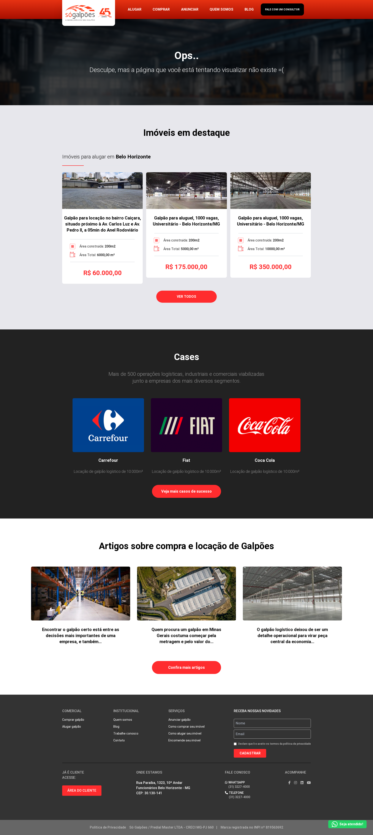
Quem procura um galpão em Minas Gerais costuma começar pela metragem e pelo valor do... (186, 635)
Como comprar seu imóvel (186, 726)
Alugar (134, 9)
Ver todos (186, 297)
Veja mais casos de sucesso (186, 491)
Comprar (161, 9)
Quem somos (221, 9)
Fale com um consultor (282, 9)
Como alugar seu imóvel (184, 733)
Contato (119, 740)
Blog (249, 9)
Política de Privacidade (108, 827)
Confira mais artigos (186, 667)
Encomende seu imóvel (184, 740)
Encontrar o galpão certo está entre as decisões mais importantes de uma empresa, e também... (80, 635)
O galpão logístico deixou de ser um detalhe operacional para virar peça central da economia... (292, 635)
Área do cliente (81, 790)
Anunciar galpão (179, 719)
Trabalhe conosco (125, 733)
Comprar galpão (73, 719)
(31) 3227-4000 (239, 786)
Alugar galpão (71, 726)
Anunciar (189, 9)
